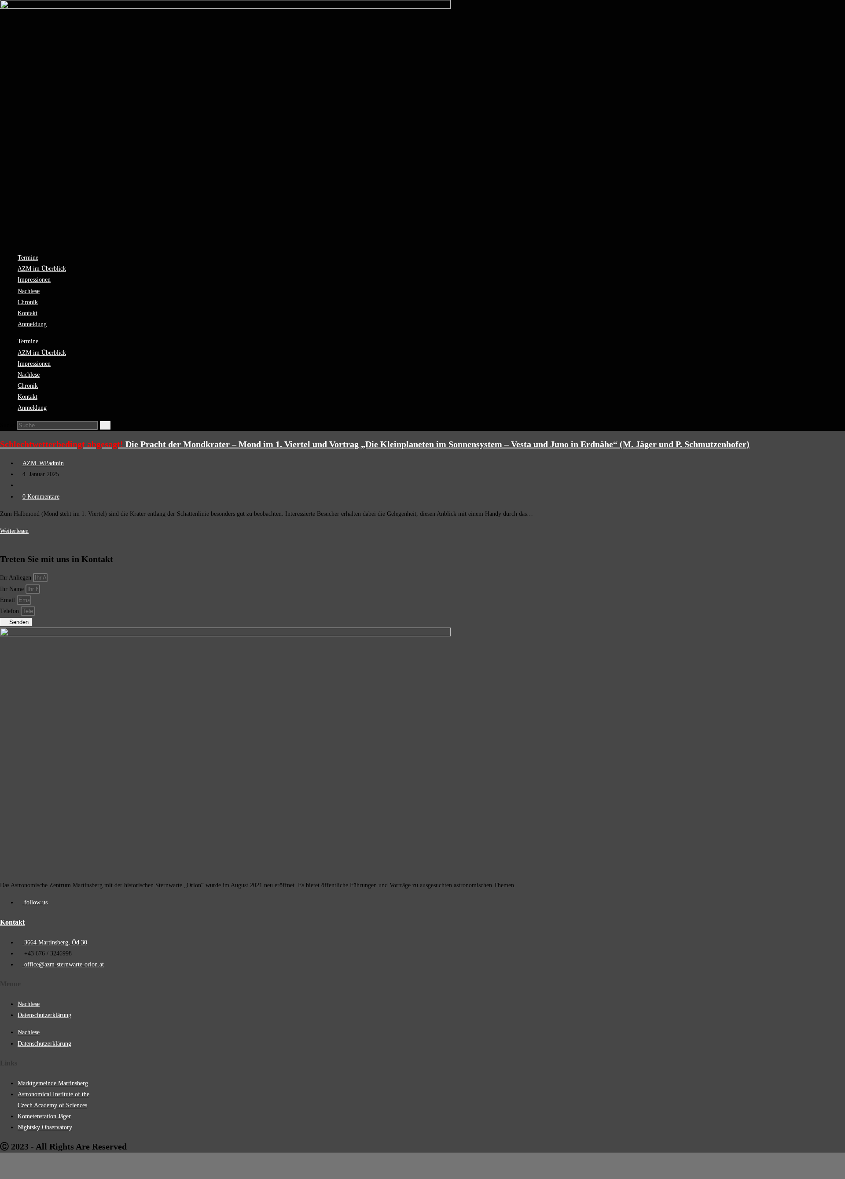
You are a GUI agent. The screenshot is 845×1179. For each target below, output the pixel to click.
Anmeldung (32, 324)
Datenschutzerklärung (44, 1015)
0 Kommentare (40, 496)
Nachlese (29, 291)
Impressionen (34, 279)
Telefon (10, 611)
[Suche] (105, 425)
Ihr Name (13, 589)
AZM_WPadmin (43, 463)
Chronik (28, 302)
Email (8, 600)
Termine (28, 257)
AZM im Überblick (42, 268)
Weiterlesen (16, 531)
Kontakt (27, 313)
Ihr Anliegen (16, 577)
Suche (7, 425)
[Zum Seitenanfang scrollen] (4, 1169)
